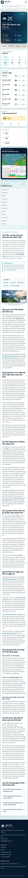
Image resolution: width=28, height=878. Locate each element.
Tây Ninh (8, 10)
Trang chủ (3, 10)
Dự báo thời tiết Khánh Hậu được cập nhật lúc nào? (12, 790)
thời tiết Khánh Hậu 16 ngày (13, 614)
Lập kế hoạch (20, 282)
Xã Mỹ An (14, 195)
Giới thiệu (3, 847)
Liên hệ (2, 849)
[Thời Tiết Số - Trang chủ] (12, 2)
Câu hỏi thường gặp (14, 285)
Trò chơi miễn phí (5, 857)
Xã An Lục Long (14, 217)
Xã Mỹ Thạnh (14, 208)
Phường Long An (14, 189)
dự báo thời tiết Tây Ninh (9, 633)
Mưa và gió (13, 282)
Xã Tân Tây (14, 223)
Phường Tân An (14, 192)
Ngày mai (18, 46)
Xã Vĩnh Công (14, 199)
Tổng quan (4, 46)
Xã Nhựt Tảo (14, 205)
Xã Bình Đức (14, 220)
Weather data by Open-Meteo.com (10, 863)
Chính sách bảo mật (6, 852)
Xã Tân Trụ (14, 214)
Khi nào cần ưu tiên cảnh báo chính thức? (13, 810)
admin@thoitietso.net (6, 841)
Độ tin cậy (6, 285)
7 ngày (24, 46)
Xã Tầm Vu (14, 211)
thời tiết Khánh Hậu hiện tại (10, 356)
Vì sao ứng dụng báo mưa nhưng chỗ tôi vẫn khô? (12, 797)
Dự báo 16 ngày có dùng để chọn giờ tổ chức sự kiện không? (13, 803)
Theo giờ (11, 46)
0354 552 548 (4, 839)
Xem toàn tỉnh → (24, 184)
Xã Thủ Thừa (14, 202)
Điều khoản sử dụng (6, 854)
